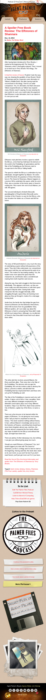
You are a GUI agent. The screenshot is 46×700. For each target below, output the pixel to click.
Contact (32, 1)
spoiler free (21, 471)
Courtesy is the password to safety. (24, 562)
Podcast (10, 1)
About (26, 1)
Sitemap (37, 686)
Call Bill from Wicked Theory (23, 493)
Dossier (38, 19)
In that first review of (14, 75)
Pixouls (25, 694)
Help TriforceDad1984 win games (23, 499)
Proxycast (18, 1)
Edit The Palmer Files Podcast (23, 490)
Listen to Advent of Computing (23, 496)
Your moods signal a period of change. (23, 577)
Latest (7, 19)
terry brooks (30, 471)
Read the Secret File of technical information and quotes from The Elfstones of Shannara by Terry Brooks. (21, 461)
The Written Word (17, 40)
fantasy (22, 469)
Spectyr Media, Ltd (28, 686)
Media (9, 40)
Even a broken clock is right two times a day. (23, 569)
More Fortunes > (23, 584)
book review (15, 469)
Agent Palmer (23, 9)
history (28, 469)
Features (23, 19)
